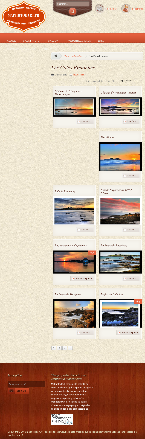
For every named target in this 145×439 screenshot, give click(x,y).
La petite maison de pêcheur (70, 245)
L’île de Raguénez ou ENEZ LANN (116, 191)
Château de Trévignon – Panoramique (68, 92)
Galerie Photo (31, 41)
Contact (47, 49)
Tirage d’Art (54, 41)
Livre (101, 41)
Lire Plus (86, 121)
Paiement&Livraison (79, 41)
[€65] (74, 272)
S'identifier (137, 8)
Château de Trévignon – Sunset (118, 92)
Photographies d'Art (73, 56)
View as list (78, 74)
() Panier (111, 8)
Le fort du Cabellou (112, 294)
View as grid (61, 74)
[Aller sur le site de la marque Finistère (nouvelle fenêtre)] (62, 423)
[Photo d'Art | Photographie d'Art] (24, 31)
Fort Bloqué (107, 137)
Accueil (11, 41)
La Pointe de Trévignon (68, 294)
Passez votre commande (21, 49)
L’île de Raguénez (65, 191)
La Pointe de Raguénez (114, 245)
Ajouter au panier (84, 278)
